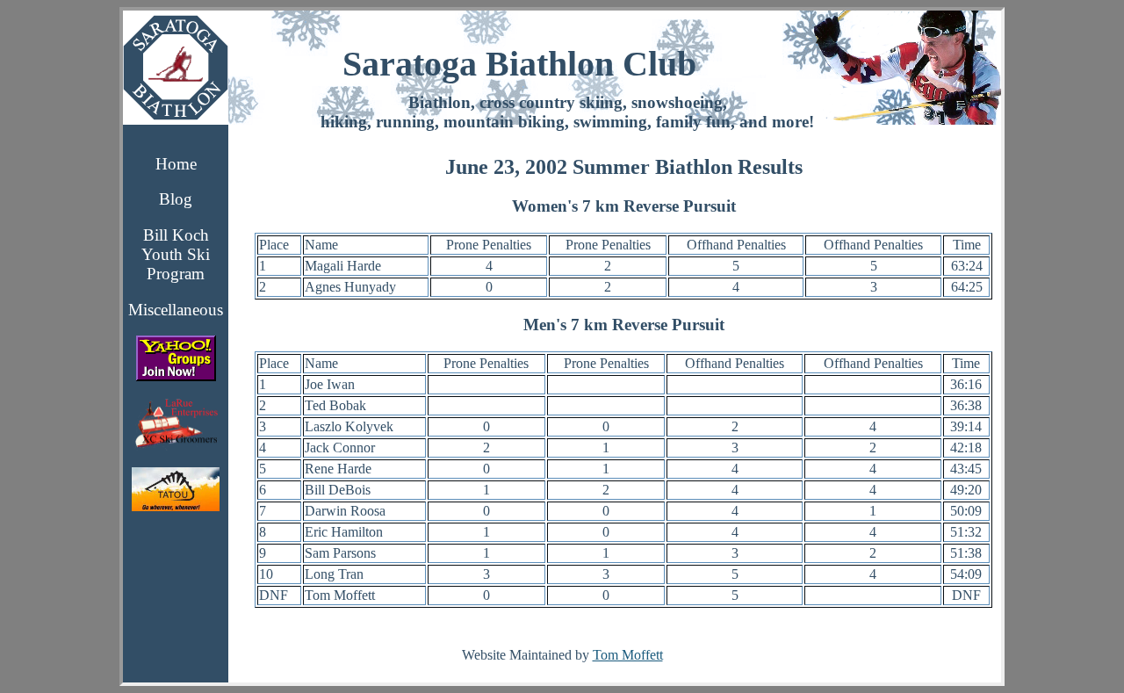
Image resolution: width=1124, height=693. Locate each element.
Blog (175, 199)
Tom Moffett (628, 654)
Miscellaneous (175, 309)
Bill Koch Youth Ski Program (175, 254)
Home (176, 164)
